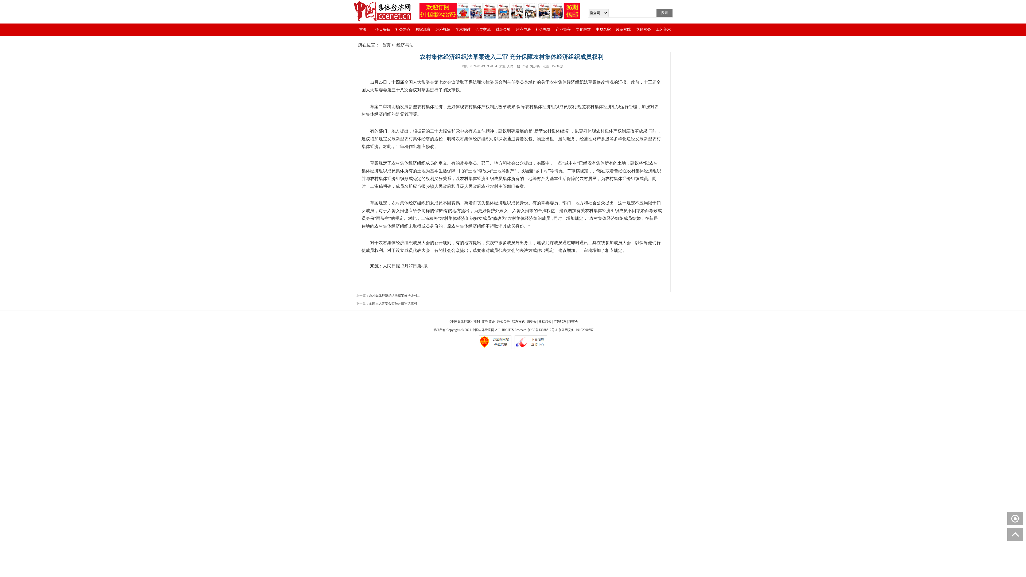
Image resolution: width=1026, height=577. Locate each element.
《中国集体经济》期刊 (464, 321)
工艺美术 (663, 30)
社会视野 (543, 30)
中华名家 (603, 30)
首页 (363, 30)
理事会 (573, 321)
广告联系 (560, 321)
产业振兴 (563, 30)
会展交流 (483, 30)
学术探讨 (463, 30)
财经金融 (503, 30)
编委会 (532, 321)
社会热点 (402, 30)
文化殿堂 (583, 30)
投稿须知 (545, 321)
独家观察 (422, 30)
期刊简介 (488, 321)
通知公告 (503, 321)
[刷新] (1015, 518)
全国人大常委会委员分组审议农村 (393, 303)
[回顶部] (1015, 534)
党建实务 (643, 30)
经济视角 (443, 30)
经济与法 (523, 30)
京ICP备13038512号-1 (542, 330)
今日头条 (382, 30)
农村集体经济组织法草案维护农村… (394, 296)
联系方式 (518, 321)
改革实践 (623, 30)
